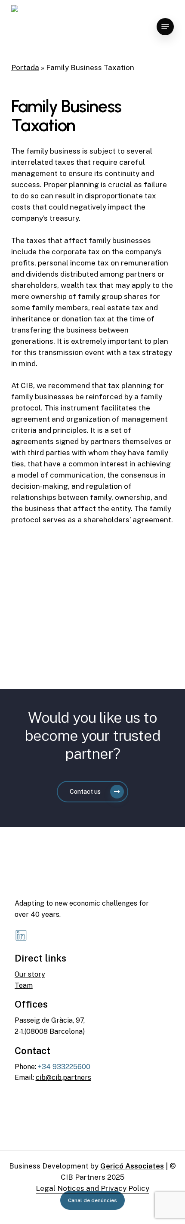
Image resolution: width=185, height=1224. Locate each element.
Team (24, 985)
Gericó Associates (132, 1166)
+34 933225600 (64, 1067)
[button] (165, 26)
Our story (30, 974)
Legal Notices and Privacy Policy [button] (92, 1188)
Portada (25, 67)
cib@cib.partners (63, 1077)
